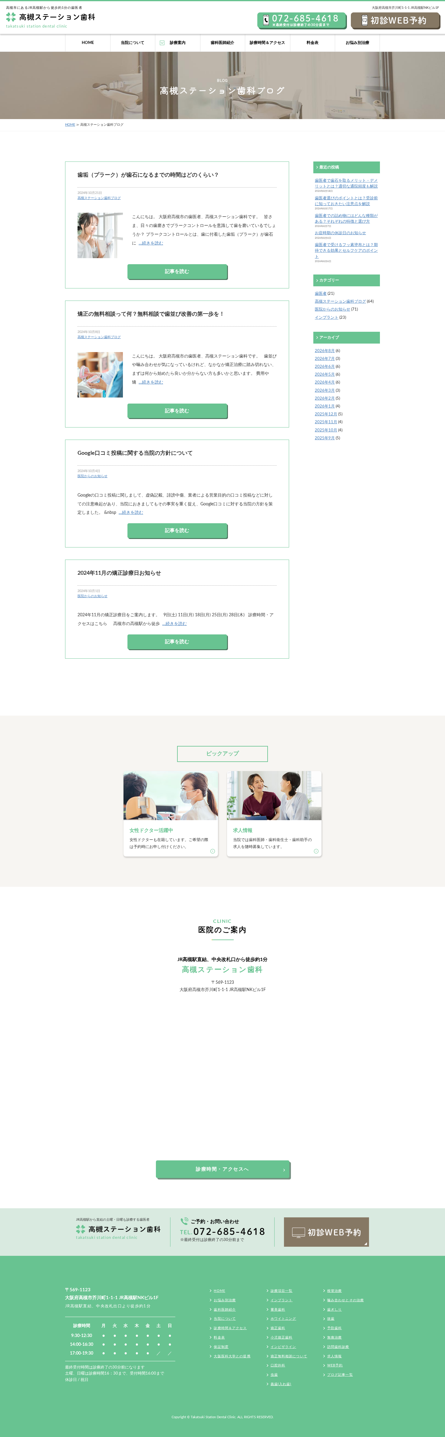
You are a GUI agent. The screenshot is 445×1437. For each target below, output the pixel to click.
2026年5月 (325, 374)
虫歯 (274, 1374)
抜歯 (331, 1318)
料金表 (312, 43)
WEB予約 (335, 1365)
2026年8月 (325, 351)
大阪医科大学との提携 (232, 1356)
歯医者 (321, 293)
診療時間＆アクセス (267, 43)
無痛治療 (334, 1337)
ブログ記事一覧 (340, 1374)
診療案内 (178, 43)
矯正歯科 (278, 1328)
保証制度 (221, 1347)
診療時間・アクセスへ (222, 1169)
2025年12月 (326, 414)
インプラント (326, 317)
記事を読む (177, 271)
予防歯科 (334, 1328)
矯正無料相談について (289, 1356)
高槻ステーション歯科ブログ (99, 198)
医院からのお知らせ (92, 476)
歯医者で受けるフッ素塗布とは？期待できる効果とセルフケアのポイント (346, 250)
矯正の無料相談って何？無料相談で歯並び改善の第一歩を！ (151, 314)
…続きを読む (151, 243)
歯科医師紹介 (222, 43)
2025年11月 (326, 422)
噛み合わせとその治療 (345, 1300)
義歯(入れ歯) (281, 1384)
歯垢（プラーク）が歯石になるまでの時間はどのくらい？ (148, 175)
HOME (88, 43)
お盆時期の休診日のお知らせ (340, 233)
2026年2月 (325, 398)
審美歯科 (278, 1309)
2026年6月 (325, 366)
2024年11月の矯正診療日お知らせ (119, 573)
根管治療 (334, 1290)
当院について (132, 43)
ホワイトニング (283, 1318)
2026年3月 (325, 390)
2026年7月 (325, 359)
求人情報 (334, 1356)
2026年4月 (325, 382)
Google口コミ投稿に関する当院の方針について (135, 453)
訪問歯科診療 (338, 1347)
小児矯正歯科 (282, 1337)
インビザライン (283, 1347)
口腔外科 (278, 1365)
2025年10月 (326, 430)
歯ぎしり (334, 1309)
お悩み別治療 (357, 43)
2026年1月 (325, 406)
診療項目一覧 (282, 1290)
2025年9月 (325, 438)
